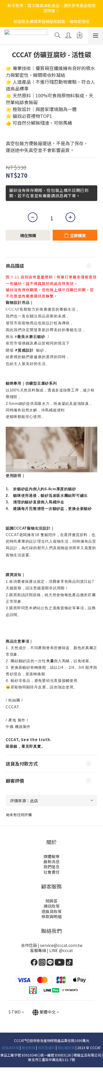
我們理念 (51, 866)
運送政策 (51, 906)
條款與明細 (51, 916)
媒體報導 (51, 856)
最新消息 (51, 861)
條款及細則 (46, 1047)
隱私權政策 (66, 1047)
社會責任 (51, 872)
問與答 (51, 901)
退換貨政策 (51, 911)
